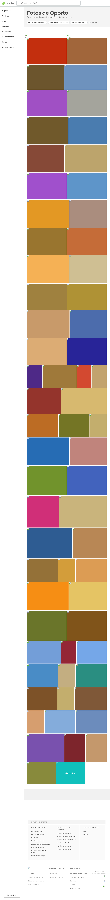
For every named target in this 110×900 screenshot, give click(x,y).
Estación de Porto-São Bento (40, 844)
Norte (85, 831)
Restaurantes (8, 37)
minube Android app (56, 877)
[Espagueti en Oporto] (87, 35)
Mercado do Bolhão (37, 847)
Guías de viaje (8, 47)
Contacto (73, 881)
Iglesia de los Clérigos (38, 856)
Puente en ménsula (36, 22)
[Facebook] (95, 868)
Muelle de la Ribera (37, 841)
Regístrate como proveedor (80, 873)
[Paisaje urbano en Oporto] (45, 35)
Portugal (85, 834)
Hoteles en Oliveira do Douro (66, 836)
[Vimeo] (101, 868)
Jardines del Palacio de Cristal (38, 851)
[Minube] (8, 3)
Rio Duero (34, 838)
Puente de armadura (59, 22)
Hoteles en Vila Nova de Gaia (66, 840)
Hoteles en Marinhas (64, 833)
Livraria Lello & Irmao (38, 834)
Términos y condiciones (36, 881)
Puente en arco (79, 22)
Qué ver (5, 26)
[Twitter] (98, 868)
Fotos (4, 42)
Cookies (31, 873)
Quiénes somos (33, 885)
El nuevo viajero (75, 888)
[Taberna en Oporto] (88, 37)
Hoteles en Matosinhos (64, 849)
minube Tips (53, 873)
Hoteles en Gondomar (64, 846)
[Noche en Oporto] (47, 37)
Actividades (7, 32)
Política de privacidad (35, 877)
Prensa (72, 885)
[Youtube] (104, 868)
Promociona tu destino (78, 877)
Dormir (5, 21)
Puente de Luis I (36, 831)
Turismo (5, 16)
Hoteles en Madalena (64, 843)
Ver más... (95, 22)
